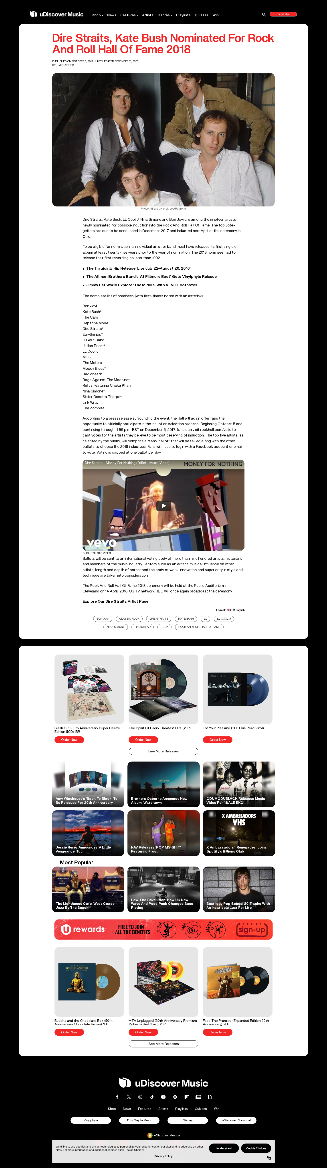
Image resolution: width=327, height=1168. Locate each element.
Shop (96, 15)
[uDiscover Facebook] (117, 1097)
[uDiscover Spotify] (175, 1097)
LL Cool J (224, 618)
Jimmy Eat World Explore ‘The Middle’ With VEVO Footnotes (141, 285)
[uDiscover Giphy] (210, 1097)
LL (205, 618)
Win (215, 15)
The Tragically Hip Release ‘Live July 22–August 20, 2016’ (138, 269)
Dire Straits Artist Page (126, 601)
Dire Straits (158, 618)
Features (128, 15)
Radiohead (143, 627)
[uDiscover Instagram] (140, 1097)
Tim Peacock (65, 65)
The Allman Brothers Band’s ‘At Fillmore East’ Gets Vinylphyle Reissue (151, 277)
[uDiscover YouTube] (163, 1097)
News (111, 15)
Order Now (69, 740)
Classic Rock (129, 618)
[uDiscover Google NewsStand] (198, 1097)
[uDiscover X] (129, 1097)
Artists (147, 15)
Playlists (183, 15)
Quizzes (201, 15)
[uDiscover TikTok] (152, 1097)
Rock (164, 627)
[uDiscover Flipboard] (187, 1097)
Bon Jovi (103, 618)
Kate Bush (186, 618)
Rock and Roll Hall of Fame (199, 627)
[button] (89, 699)
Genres (163, 15)
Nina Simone (116, 627)
